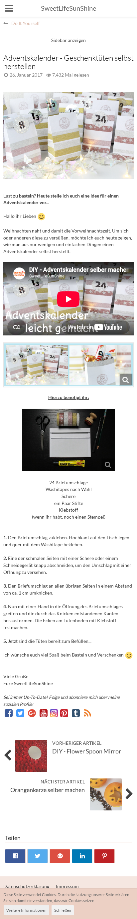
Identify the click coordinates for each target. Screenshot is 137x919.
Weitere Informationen (26, 910)
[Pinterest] (64, 713)
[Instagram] (54, 713)
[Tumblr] (76, 713)
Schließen (62, 910)
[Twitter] (21, 713)
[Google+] (32, 713)
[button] (9, 8)
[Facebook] (9, 713)
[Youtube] (44, 713)
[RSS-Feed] (87, 713)
